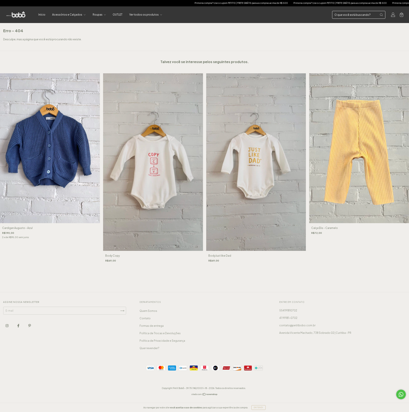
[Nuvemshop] (204, 394)
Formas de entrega (152, 325)
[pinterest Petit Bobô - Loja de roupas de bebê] (29, 325)
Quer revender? (149, 348)
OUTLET (117, 14)
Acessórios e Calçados (67, 14)
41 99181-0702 (288, 317)
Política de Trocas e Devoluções (160, 333)
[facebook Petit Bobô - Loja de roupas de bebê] (18, 325)
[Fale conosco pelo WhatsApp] (401, 394)
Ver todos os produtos (144, 14)
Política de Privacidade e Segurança (162, 340)
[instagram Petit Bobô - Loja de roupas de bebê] (7, 325)
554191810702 (288, 310)
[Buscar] (381, 14)
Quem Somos (148, 310)
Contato (145, 318)
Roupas (98, 14)
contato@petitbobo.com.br (297, 325)
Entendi (258, 407)
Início (41, 14)
